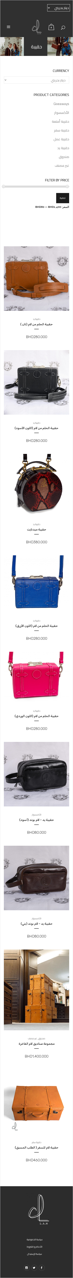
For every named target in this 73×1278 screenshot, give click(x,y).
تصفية (62, 198)
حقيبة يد (63, 148)
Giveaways (61, 104)
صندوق (64, 157)
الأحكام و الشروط (34, 1247)
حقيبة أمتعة (60, 121)
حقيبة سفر (61, 130)
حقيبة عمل (61, 139)
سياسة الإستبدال (34, 1254)
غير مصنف (62, 165)
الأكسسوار (61, 112)
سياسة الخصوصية (35, 1240)
